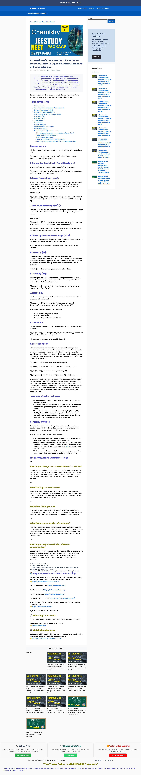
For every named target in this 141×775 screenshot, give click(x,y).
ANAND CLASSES (37, 8)
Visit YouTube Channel (118, 755)
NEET (47, 565)
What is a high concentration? (47, 135)
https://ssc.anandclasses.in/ (54, 594)
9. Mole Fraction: (40, 125)
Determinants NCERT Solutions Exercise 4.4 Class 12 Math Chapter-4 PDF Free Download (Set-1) (56, 689)
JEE (42, 565)
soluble (68, 447)
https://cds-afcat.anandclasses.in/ (62, 598)
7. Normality (38, 120)
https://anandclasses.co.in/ (42, 607)
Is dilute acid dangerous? (45, 137)
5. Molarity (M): (39, 116)
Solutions (46, 564)
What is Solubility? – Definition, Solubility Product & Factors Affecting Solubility (55, 571)
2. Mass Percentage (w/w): (43, 110)
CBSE (33, 565)
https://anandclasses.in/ (56, 586)
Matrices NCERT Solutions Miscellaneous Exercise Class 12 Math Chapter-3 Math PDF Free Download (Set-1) (77, 711)
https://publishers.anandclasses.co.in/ (45, 582)
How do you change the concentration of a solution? (55, 133)
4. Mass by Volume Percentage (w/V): (47, 114)
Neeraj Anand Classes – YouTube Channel (47, 638)
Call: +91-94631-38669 (23, 755)
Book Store (96, 56)
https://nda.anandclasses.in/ (54, 590)
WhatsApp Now (70, 755)
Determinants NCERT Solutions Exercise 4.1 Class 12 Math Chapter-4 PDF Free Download (56, 710)
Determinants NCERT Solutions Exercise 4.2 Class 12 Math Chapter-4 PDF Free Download (35, 710)
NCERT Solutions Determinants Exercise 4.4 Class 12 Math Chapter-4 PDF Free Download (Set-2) (35, 689)
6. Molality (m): (39, 118)
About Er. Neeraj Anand (103, 8)
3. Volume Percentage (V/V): (44, 112)
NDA (44, 565)
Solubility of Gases (40, 129)
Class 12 (38, 565)
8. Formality (38, 123)
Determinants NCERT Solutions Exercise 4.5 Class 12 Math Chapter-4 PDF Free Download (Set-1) (77, 667)
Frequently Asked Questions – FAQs (46, 131)
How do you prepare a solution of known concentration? (56, 141)
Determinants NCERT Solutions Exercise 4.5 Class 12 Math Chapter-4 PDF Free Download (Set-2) (56, 667)
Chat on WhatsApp (39, 626)
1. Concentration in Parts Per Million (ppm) (49, 108)
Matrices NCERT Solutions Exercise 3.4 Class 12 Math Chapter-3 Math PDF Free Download (34, 733)
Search (90, 18)
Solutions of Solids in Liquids (44, 127)
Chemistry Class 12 (48, 22)
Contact (91, 8)
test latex (29, 653)
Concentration (39, 106)
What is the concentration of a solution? (50, 139)
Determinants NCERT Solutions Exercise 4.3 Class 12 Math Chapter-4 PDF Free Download (77, 688)
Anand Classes (82, 8)
